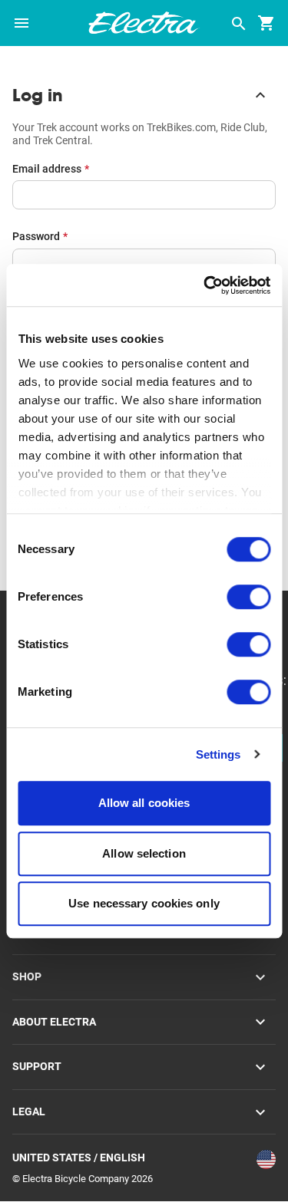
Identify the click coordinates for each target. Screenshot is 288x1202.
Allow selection (144, 853)
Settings (218, 754)
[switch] (248, 597)
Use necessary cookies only (144, 903)
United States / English (78, 1157)
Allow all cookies (144, 802)
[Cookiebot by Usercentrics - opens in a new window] (205, 285)
